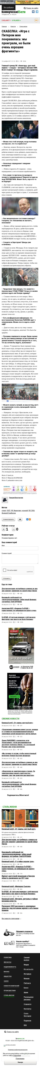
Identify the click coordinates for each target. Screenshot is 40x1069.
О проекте (27, 1004)
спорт (4, 511)
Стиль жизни (10, 807)
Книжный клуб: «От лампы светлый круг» (17, 723)
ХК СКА (31, 511)
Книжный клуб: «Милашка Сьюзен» (16, 886)
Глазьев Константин (16, 498)
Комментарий (7, 553)
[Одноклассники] (30, 519)
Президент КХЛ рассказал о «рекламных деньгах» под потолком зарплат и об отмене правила (20, 908)
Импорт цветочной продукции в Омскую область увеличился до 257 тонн (18, 877)
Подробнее (17, 1055)
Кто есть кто (28, 969)
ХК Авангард (16, 511)
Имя (3, 545)
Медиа (26, 964)
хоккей (25, 511)
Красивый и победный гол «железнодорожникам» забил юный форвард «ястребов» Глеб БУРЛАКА (19, 599)
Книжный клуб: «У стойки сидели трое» (18, 861)
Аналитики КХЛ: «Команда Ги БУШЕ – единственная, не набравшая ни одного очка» (19, 609)
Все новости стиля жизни (10, 919)
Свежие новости (10, 718)
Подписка (27, 1020)
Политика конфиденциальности (17, 1049)
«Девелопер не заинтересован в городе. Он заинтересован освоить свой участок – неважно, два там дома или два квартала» (18, 773)
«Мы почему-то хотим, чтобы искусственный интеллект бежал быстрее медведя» (19, 755)
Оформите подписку (24, 931)
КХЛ (8, 511)
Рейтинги (27, 983)
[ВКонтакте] (27, 519)
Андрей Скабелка (9, 513)
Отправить (6, 578)
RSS (25, 1025)
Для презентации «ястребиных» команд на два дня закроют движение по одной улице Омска (19, 590)
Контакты (27, 1009)
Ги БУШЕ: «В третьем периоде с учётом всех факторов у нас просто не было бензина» (18, 618)
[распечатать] (20, 521)
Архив (26, 992)
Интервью (27, 974)
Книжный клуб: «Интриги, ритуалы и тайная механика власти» (20, 900)
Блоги (26, 988)
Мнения (26, 978)
